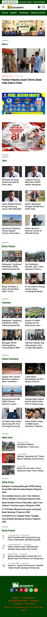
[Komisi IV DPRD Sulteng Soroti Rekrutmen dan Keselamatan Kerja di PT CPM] (35, 312)
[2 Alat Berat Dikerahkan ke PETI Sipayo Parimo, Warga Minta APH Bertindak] (35, 368)
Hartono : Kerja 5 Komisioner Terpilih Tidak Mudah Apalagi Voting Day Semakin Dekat (25, 566)
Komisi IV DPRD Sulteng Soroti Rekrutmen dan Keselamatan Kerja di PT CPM (34, 323)
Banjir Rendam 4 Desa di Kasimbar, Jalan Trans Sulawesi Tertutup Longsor (10, 289)
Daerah (5, 76)
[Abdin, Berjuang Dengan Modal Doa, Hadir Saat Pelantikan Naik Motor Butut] (35, 196)
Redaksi (15, 598)
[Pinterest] (21, 590)
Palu (11, 76)
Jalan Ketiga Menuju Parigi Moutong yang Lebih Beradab (11, 206)
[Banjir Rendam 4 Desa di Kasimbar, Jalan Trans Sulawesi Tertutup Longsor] (12, 278)
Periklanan (30, 604)
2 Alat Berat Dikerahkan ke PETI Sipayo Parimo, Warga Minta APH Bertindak (34, 379)
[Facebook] (12, 590)
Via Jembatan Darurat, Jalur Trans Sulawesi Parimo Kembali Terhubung (34, 266)
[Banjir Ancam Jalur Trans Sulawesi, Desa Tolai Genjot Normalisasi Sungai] (8, 470)
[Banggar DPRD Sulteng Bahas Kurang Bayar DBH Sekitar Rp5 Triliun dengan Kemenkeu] (12, 334)
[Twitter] (16, 590)
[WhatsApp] (31, 590)
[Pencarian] (43, 7)
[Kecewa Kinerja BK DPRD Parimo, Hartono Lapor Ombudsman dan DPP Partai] (12, 391)
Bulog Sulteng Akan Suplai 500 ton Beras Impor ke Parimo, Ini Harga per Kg (25, 557)
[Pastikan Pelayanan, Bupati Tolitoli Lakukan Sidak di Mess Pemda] (23, 60)
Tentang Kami (28, 598)
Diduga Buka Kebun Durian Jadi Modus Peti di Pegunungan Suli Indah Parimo (34, 401)
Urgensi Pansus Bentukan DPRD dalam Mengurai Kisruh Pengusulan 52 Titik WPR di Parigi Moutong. (34, 182)
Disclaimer (17, 604)
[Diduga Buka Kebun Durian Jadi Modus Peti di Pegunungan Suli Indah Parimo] (35, 391)
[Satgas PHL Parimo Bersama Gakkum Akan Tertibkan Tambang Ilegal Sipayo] (12, 368)
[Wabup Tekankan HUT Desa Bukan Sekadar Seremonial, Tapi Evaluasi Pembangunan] (8, 458)
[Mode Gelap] (39, 7)
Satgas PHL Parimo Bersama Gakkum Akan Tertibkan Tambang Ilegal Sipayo (11, 379)
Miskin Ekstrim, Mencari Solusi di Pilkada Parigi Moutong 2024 (33, 230)
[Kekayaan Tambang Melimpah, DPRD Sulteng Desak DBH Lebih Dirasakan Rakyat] (12, 256)
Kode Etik (34, 601)
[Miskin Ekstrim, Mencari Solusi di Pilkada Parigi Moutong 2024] (35, 220)
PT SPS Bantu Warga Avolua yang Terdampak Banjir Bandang (35, 289)
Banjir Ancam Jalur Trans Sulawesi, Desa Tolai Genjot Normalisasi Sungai (30, 469)
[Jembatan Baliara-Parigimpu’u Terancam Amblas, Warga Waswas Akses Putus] (8, 446)
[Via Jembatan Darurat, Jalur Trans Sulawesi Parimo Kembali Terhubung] (35, 256)
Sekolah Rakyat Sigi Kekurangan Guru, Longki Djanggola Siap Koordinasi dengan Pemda (34, 345)
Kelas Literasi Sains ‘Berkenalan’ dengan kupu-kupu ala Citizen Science (23, 547)
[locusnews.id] (15, 7)
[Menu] (3, 7)
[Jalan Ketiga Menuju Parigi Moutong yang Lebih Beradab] (12, 196)
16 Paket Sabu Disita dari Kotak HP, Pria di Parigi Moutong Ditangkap (11, 423)
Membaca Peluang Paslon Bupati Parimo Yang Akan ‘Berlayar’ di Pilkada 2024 (11, 230)
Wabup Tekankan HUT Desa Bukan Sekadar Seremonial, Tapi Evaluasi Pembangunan (31, 457)
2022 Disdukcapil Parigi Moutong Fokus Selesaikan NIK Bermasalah (24, 538)
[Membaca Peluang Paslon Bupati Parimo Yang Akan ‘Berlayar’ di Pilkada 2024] (12, 220)
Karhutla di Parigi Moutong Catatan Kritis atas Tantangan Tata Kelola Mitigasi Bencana (10, 182)
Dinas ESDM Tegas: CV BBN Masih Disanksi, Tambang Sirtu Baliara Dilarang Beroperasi (34, 423)
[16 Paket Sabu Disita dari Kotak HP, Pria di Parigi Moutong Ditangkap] (12, 413)
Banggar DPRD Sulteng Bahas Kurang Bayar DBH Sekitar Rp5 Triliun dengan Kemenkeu (11, 345)
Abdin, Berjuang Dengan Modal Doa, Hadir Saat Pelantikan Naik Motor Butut (34, 206)
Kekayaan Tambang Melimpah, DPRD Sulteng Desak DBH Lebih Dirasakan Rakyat (11, 266)
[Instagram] (26, 590)
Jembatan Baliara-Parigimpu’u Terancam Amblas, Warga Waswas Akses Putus (28, 445)
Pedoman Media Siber (18, 601)
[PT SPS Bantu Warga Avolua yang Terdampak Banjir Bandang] (35, 278)
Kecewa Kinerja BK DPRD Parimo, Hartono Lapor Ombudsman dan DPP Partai (11, 401)
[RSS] (36, 590)
